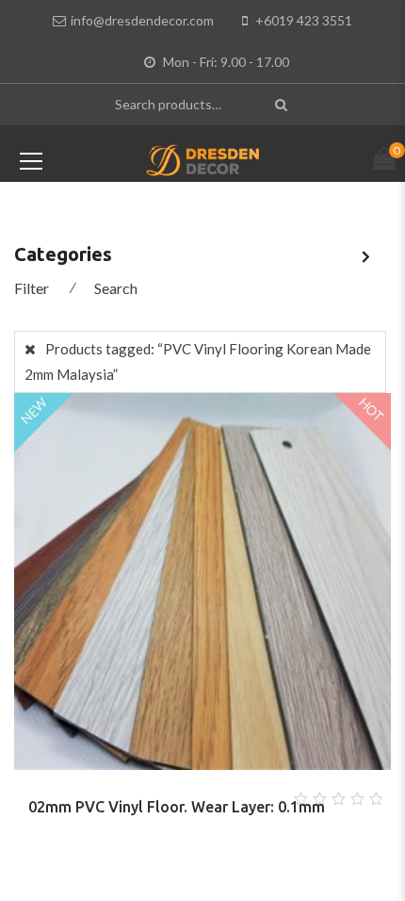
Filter (31, 288)
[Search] (283, 104)
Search (116, 288)
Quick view (225, 793)
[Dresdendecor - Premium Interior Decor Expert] (203, 158)
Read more (180, 793)
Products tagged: (197, 361)
